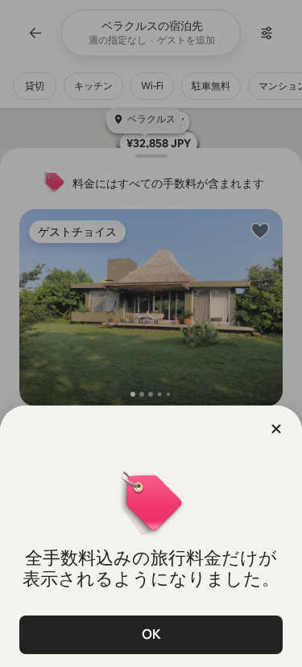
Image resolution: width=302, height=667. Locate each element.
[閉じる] (276, 428)
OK (151, 634)
